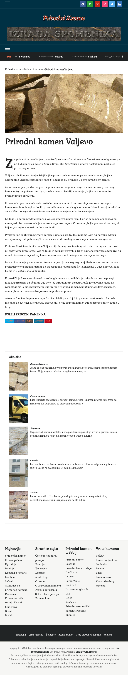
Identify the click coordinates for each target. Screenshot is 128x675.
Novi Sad (71, 585)
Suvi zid (84, 56)
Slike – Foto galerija (47, 594)
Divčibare (71, 572)
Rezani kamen (66, 634)
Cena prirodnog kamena (88, 634)
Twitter (9, 321)
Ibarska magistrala (77, 589)
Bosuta (9, 611)
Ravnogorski (103, 577)
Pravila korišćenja (46, 590)
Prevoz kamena (37, 396)
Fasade (51, 56)
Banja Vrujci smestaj (86, 651)
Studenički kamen (39, 364)
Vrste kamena (36, 634)
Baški (8, 615)
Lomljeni (10, 577)
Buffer (29, 321)
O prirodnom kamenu (48, 585)
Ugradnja (11, 564)
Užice (69, 597)
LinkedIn (39, 321)
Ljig (68, 593)
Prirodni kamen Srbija (79, 568)
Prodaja (10, 568)
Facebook (19, 321)
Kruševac (71, 602)
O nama (40, 581)
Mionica (70, 615)
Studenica (11, 607)
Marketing (41, 577)
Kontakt (39, 572)
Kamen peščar (13, 560)
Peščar (100, 555)
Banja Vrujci (73, 581)
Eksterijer (41, 568)
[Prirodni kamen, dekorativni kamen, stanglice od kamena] (64, 17)
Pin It (48, 321)
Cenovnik (10, 594)
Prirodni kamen (33, 69)
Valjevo (70, 576)
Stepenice (16, 56)
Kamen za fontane (16, 572)
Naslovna (21, 634)
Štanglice (51, 634)
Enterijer (40, 564)
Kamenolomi (42, 598)
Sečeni (9, 581)
